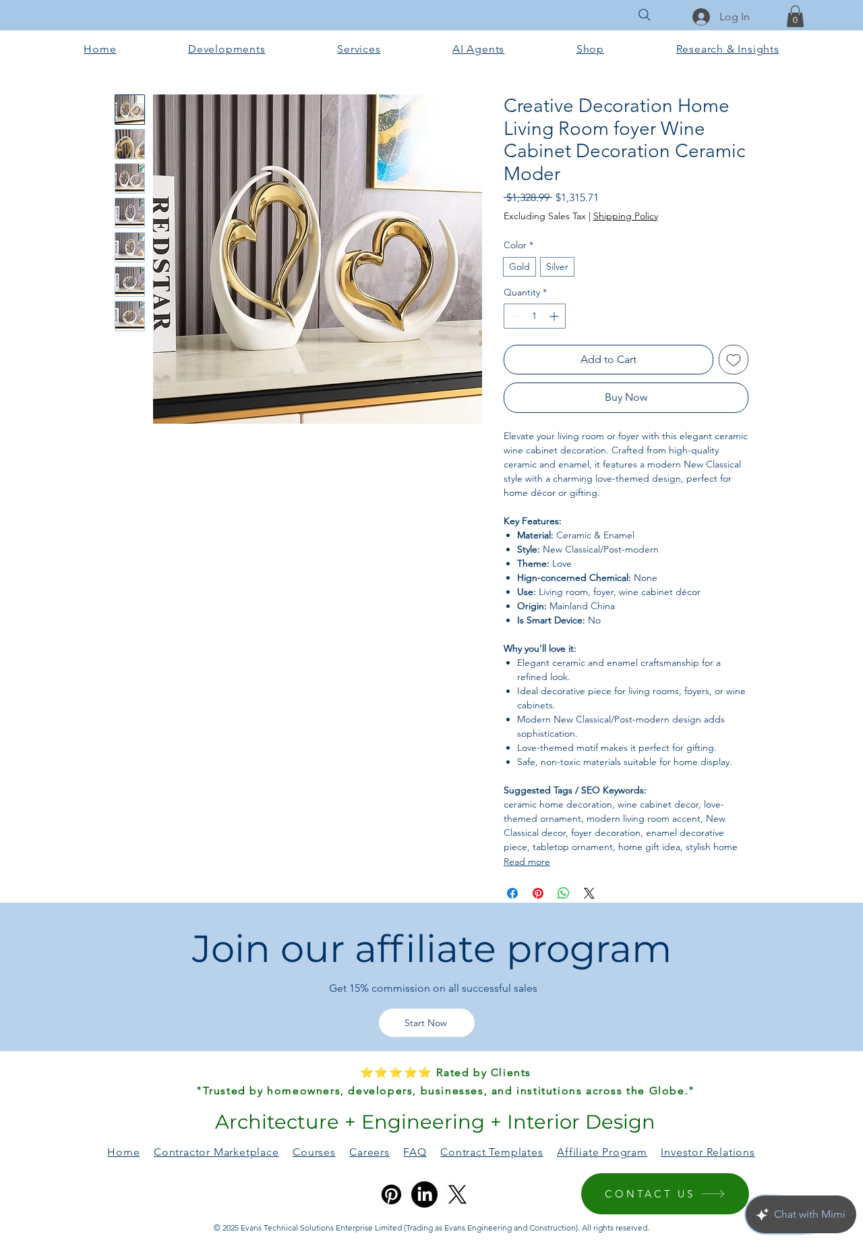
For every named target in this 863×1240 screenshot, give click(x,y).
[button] (795, 16)
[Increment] (555, 316)
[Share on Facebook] (512, 893)
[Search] (644, 15)
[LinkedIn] (424, 1194)
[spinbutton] (535, 316)
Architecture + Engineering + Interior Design (432, 1121)
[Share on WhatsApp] (564, 893)
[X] (457, 1194)
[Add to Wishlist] (733, 359)
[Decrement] (514, 316)
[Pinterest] (391, 1194)
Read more (527, 861)
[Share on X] (589, 893)
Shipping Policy (625, 216)
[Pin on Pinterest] (538, 893)
